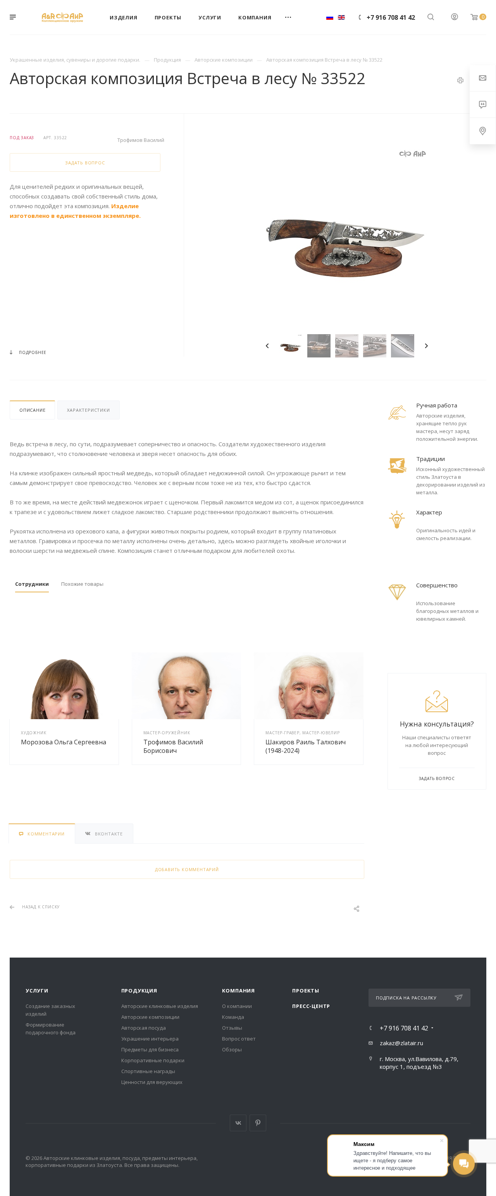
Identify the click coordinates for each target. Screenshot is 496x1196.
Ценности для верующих (152, 1082)
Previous (267, 345)
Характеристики (88, 410)
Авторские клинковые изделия (159, 1006)
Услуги (37, 990)
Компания (238, 990)
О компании (237, 1006)
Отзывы (232, 1027)
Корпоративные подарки (152, 1060)
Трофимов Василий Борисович (173, 746)
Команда (233, 1016)
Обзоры (232, 1049)
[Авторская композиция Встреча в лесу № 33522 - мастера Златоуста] (346, 233)
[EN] (341, 17)
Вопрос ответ (239, 1038)
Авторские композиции (150, 1016)
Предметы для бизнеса (150, 1049)
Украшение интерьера (150, 1038)
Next (426, 345)
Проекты (305, 990)
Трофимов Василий (140, 139)
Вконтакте (238, 1123)
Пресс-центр (311, 1006)
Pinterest (258, 1123)
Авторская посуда (143, 1027)
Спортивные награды (148, 1071)
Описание (32, 410)
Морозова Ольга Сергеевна (63, 742)
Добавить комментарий (187, 869)
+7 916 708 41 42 (391, 17)
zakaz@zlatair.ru (401, 1043)
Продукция (139, 990)
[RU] (329, 17)
